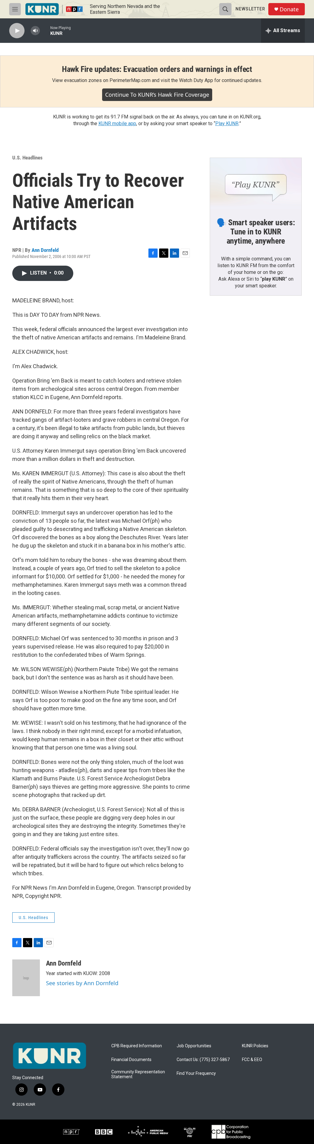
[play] (17, 30)
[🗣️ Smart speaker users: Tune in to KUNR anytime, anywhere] (255, 183)
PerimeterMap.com (130, 80)
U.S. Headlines (27, 158)
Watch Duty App (196, 80)
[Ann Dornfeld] (26, 977)
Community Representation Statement (138, 1074)
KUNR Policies (255, 1046)
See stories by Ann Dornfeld (82, 983)
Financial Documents (131, 1059)
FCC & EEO (252, 1059)
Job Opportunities (194, 1046)
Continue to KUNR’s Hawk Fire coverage (157, 94)
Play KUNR (227, 123)
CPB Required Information (136, 1046)
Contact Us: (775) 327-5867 (203, 1059)
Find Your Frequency (196, 1073)
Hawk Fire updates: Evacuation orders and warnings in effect (157, 69)
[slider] (45, 30)
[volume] (35, 31)
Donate (289, 9)
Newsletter (250, 8)
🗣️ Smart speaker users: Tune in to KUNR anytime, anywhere (255, 231)
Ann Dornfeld (45, 250)
